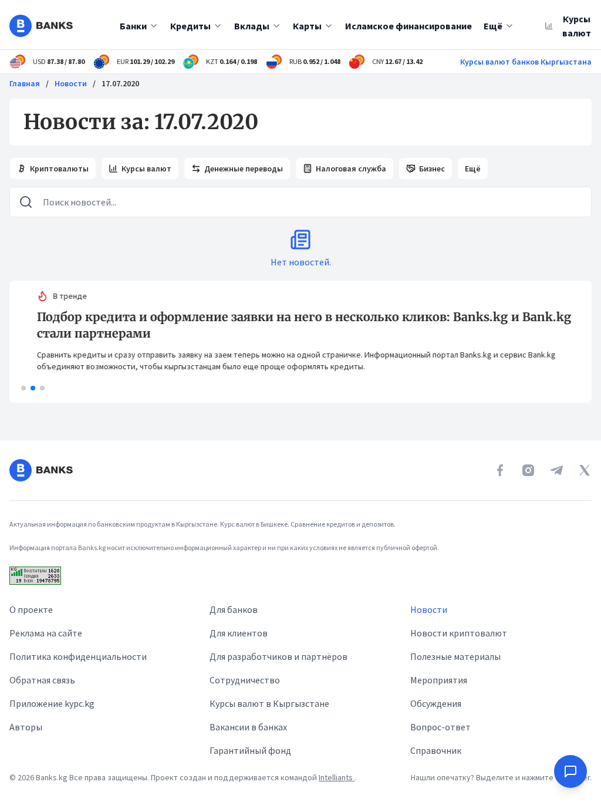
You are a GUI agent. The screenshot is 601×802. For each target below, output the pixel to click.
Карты (307, 26)
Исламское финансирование (408, 26)
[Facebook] (500, 470)
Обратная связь (42, 680)
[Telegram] (556, 470)
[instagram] (528, 470)
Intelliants (336, 777)
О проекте (31, 609)
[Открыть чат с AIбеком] (570, 771)
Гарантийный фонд (250, 750)
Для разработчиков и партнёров (278, 656)
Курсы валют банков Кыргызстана (526, 61)
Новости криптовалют (458, 633)
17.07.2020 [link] (120, 83)
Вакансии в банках (248, 727)
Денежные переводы (243, 168)
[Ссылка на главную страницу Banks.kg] (41, 26)
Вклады (251, 26)
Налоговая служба (351, 168)
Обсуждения (435, 703)
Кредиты (190, 26)
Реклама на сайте (45, 633)
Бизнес (432, 168)
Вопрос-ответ (440, 727)
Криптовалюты (59, 168)
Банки (133, 26)
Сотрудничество (245, 680)
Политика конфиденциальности (78, 656)
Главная (24, 83)
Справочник (435, 750)
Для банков (234, 609)
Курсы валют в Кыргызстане (269, 703)
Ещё (493, 26)
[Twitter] (585, 470)
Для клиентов (239, 633)
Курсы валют (146, 168)
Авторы (25, 727)
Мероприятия (438, 680)
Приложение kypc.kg (51, 703)
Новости (71, 83)
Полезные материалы (455, 656)
